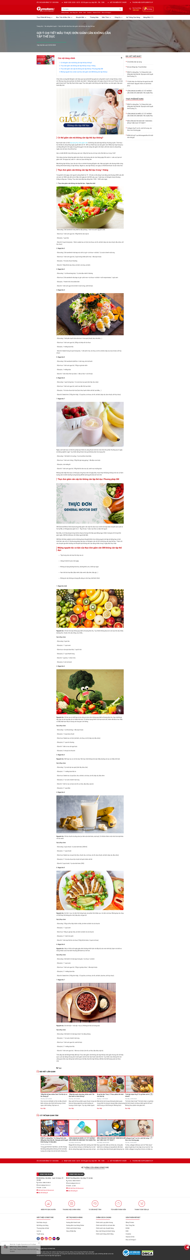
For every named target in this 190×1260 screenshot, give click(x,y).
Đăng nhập (147, 17)
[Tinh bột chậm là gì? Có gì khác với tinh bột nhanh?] (139, 1084)
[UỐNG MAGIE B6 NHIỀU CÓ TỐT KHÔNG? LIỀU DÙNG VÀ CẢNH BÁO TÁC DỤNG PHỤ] (83, 1127)
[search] (120, 9)
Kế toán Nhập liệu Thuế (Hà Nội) (136, 67)
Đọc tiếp (43, 1108)
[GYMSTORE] (46, 9)
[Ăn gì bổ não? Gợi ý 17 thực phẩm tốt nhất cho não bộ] (111, 1084)
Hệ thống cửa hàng (133, 17)
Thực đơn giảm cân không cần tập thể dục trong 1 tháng (78, 65)
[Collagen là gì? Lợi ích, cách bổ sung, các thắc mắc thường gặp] (139, 1127)
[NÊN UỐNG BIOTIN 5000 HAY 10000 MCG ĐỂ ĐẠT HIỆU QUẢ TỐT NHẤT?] (111, 1127)
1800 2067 (136, 10)
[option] (55, 1094)
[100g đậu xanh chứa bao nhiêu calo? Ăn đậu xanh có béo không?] (83, 1084)
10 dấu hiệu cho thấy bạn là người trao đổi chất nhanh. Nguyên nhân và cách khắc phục (140, 83)
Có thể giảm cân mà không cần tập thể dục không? (76, 62)
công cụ (118, 17)
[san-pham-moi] (45, 59)
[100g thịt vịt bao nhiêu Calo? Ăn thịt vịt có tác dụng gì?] (55, 1084)
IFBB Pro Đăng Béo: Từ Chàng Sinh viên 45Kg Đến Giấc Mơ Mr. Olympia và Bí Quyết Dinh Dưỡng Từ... (140, 74)
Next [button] (151, 1094)
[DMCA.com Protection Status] (147, 1253)
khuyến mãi (80, 17)
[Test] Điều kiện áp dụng (134, 62)
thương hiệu (94, 17)
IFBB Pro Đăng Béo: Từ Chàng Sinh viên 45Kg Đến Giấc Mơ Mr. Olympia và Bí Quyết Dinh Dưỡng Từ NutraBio (54, 1140)
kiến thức (105, 17)
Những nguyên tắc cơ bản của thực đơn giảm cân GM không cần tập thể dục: (84, 72)
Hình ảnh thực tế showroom (46, 1190)
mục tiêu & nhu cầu (63, 17)
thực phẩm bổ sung (44, 17)
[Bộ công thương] (132, 1252)
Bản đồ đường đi (43, 1192)
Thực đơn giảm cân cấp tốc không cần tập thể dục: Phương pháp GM (82, 69)
